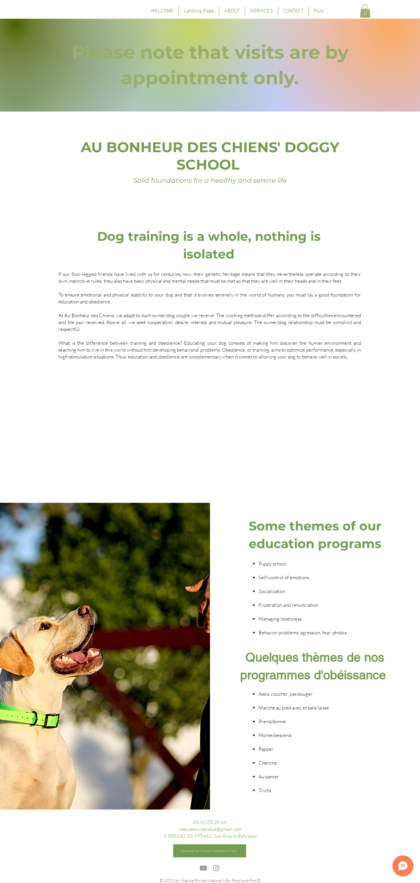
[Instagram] (216, 868)
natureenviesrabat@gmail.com (210, 829)
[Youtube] (203, 868)
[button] (365, 11)
